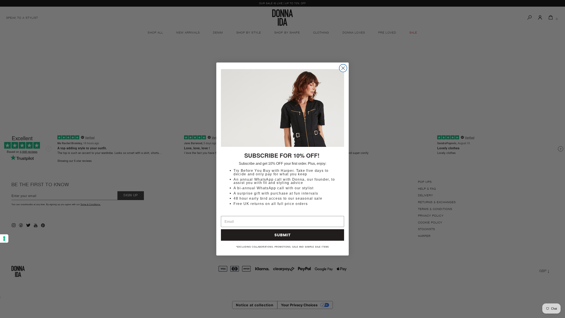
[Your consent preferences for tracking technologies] (4, 238)
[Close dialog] (343, 68)
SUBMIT (282, 235)
